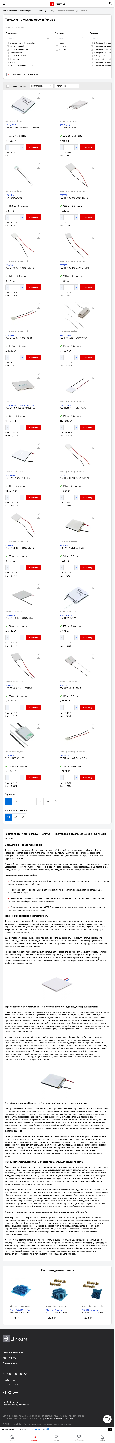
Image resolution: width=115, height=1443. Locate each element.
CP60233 (63, 265)
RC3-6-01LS (10, 755)
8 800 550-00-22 (15, 1374)
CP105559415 (65, 405)
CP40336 (9, 545)
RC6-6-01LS (65, 125)
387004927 (64, 545)
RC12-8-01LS (65, 685)
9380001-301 (65, 335)
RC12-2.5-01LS (66, 615)
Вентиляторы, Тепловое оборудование (36, 11)
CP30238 (63, 475)
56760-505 (9, 685)
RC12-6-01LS (10, 125)
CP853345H (10, 335)
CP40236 (9, 265)
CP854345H (64, 755)
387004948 (10, 475)
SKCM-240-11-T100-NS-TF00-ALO (19, 405)
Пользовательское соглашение (59, 1418)
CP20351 (63, 195)
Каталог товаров (10, 11)
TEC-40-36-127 (11, 615)
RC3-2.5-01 (10, 195)
